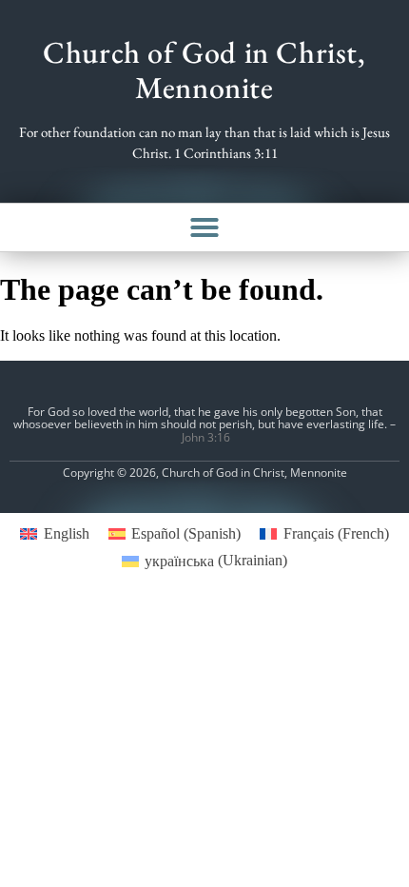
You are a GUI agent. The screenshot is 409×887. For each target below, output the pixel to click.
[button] (204, 227)
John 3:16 (206, 437)
